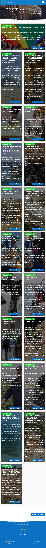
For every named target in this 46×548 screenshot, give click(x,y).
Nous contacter (36, 541)
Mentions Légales (10, 541)
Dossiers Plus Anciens (38, 514)
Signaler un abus (36, 543)
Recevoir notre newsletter (34, 538)
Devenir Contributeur (10, 543)
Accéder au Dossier (38, 48)
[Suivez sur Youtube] (27, 524)
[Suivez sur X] (22, 524)
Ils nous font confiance (11, 538)
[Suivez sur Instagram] (19, 524)
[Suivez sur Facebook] (24, 524)
